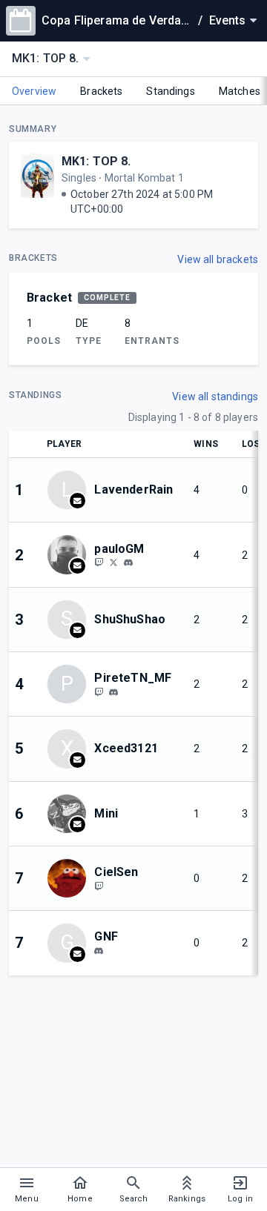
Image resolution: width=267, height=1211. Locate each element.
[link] (128, 562)
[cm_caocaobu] (98, 951)
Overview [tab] (34, 91)
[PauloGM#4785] (128, 563)
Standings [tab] (170, 91)
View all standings (215, 396)
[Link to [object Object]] (70, 554)
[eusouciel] (98, 886)
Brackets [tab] (101, 91)
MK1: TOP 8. (96, 161)
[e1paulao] (98, 562)
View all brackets (217, 259)
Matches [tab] (239, 91)
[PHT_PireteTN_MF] (98, 691)
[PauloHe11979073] (113, 562)
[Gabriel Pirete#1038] (113, 692)
